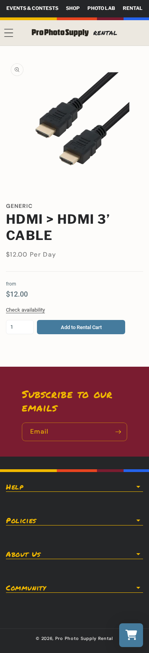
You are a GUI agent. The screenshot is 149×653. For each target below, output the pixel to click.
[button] (8, 33)
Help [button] (14, 486)
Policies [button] (21, 520)
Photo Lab (101, 8)
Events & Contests (32, 8)
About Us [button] (23, 554)
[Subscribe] (118, 432)
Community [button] (26, 587)
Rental (133, 8)
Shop (73, 8)
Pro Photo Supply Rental (84, 638)
